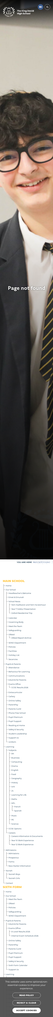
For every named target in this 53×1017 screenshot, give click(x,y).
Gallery (11, 696)
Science (15, 824)
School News (14, 601)
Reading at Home (16, 725)
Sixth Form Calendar (17, 965)
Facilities (12, 651)
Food (13, 774)
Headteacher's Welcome (19, 593)
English (14, 770)
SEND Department (17, 642)
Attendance (13, 667)
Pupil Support (14, 721)
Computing (16, 762)
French (17, 806)
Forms (11, 861)
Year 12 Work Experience (22, 844)
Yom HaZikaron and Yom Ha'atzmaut (28, 605)
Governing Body (15, 622)
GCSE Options (14, 828)
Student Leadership (17, 733)
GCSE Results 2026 (19, 687)
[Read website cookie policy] (26, 995)
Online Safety (14, 700)
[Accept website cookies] (26, 1010)
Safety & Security (16, 729)
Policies (12, 647)
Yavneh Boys (14, 874)
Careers (11, 833)
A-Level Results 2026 (20, 931)
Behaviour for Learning (19, 671)
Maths (14, 799)
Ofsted (11, 634)
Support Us (13, 737)
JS (12, 791)
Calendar (12, 618)
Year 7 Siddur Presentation (23, 609)
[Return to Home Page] (18, 12)
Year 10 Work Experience (22, 840)
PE (12, 819)
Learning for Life (18, 795)
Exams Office (14, 684)
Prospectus (13, 857)
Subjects (12, 750)
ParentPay (13, 704)
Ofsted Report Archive (21, 638)
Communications (16, 676)
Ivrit (13, 786)
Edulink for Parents (17, 680)
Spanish (18, 810)
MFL (13, 803)
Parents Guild (14, 709)
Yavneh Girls (14, 878)
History (14, 782)
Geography (16, 778)
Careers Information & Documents (27, 836)
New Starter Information (19, 866)
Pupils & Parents (13, 664)
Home (8, 585)
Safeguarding (14, 630)
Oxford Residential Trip (21, 613)
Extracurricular (15, 692)
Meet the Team (15, 626)
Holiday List (13, 655)
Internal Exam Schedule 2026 (24, 936)
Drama (14, 766)
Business (15, 757)
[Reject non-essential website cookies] (26, 1003)
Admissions (11, 850)
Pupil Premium (15, 717)
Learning (10, 746)
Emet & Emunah (16, 597)
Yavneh (9, 870)
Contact (9, 883)
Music (14, 815)
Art (12, 753)
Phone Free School (17, 713)
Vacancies (13, 659)
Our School (11, 589)
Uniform (12, 742)
